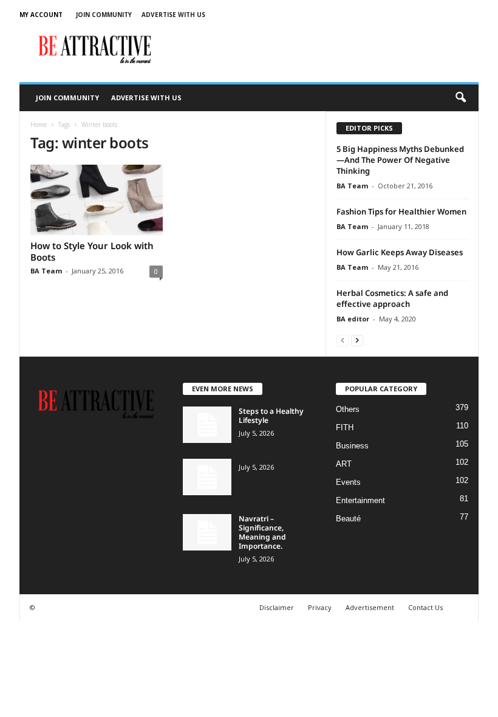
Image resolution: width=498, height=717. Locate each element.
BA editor (352, 318)
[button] (460, 97)
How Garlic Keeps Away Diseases (399, 252)
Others (348, 409)
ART (344, 463)
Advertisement (370, 607)
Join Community (104, 14)
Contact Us (425, 607)
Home (38, 124)
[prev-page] (342, 340)
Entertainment (360, 500)
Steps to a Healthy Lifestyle (271, 415)
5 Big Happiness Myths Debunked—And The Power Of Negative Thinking (400, 159)
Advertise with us (173, 14)
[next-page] (357, 340)
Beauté (348, 518)
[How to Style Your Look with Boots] (96, 200)
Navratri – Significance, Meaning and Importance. (262, 532)
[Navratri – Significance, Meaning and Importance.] (207, 532)
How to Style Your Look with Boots (92, 251)
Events (348, 482)
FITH (344, 427)
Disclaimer (276, 607)
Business (352, 445)
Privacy (320, 607)
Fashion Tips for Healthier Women (401, 211)
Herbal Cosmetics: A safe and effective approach (392, 298)
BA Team (46, 270)
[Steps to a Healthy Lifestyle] (207, 425)
